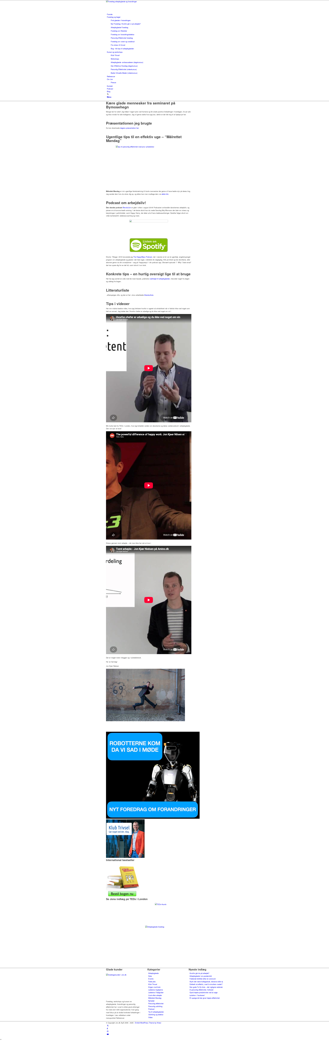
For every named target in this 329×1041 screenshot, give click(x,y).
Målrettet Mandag (154, 998)
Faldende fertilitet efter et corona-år (203, 979)
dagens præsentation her (129, 128)
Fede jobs (152, 981)
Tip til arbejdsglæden (156, 1012)
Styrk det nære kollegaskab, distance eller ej (206, 981)
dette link (164, 194)
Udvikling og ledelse (155, 1014)
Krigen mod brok (154, 987)
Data (150, 976)
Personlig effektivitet (155, 1003)
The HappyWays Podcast (142, 257)
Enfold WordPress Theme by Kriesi (148, 1023)
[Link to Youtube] (108, 1034)
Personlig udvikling (155, 1006)
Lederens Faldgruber (155, 992)
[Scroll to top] (1, 1039)
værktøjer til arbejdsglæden (160, 278)
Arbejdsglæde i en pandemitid (201, 976)
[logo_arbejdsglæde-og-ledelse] (125, 1)
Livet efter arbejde (155, 995)
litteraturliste (148, 295)
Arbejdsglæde (153, 973)
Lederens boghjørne (155, 990)
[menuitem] (165, 14)
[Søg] (108, 94)
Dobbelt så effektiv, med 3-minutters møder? (206, 984)
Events (151, 979)
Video (150, 1017)
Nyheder (151, 1001)
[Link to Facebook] (107, 1028)
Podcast (151, 1009)
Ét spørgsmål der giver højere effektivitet (205, 998)
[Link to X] (108, 1025)
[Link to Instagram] (107, 1031)
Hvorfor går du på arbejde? (199, 973)
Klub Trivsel (152, 984)
